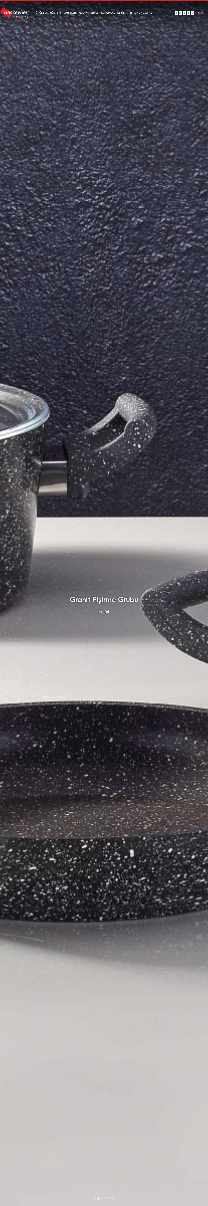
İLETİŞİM (122, 12)
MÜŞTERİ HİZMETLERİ (63, 12)
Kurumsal (108, 12)
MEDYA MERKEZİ (89, 12)
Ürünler (42, 12)
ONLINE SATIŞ (143, 12)
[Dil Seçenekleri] (203, 12)
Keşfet (103, 612)
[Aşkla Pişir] (14, 12)
